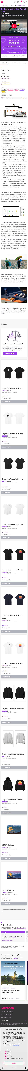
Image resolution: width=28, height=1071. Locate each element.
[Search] (14, 2)
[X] (4, 1015)
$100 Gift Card (8, 845)
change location (21, 5)
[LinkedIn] (10, 1015)
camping (22, 89)
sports (3, 92)
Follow (14, 49)
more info (3, 78)
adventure (4, 89)
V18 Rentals (5, 13)
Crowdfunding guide (21, 928)
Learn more (13, 937)
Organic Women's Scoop (12, 479)
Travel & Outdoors (5, 83)
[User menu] (23, 2)
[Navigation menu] (26, 2)
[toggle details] (24, 1000)
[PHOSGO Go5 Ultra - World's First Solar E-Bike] (13, 973)
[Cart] (18, 2)
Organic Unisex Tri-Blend (12, 388)
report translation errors (12, 1024)
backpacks (10, 89)
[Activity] (21, 2)
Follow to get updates (7, 940)
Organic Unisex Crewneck (13, 709)
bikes (16, 89)
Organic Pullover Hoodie (12, 799)
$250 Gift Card (8, 890)
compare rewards (9, 353)
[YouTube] (6, 1015)
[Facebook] (1, 1015)
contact (8, 78)
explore (15, 958)
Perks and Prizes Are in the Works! (14, 56)
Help (12, 928)
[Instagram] (8, 1015)
